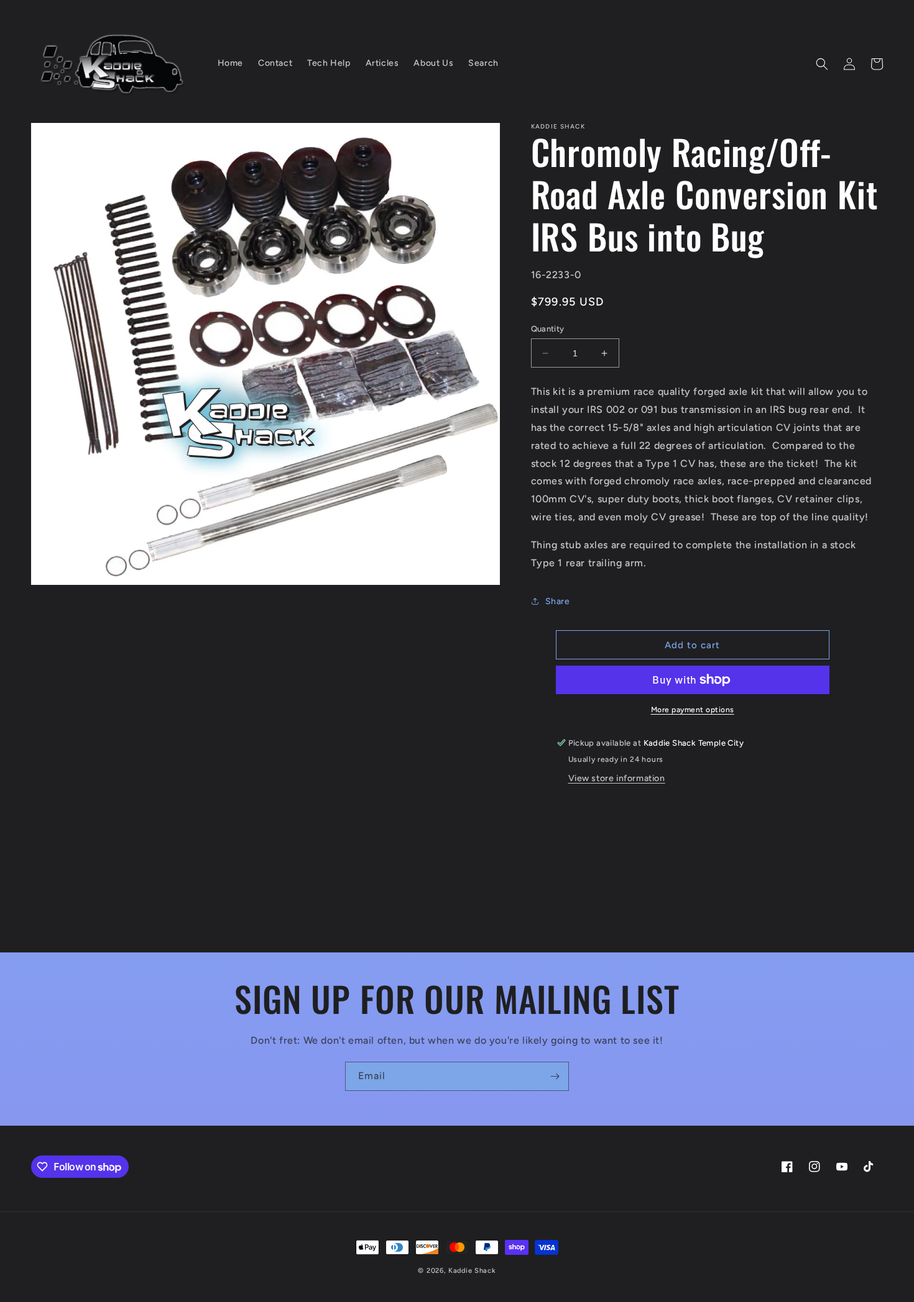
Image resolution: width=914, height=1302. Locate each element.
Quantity (548, 328)
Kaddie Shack (472, 1271)
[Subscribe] (554, 1076)
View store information (616, 778)
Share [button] (557, 601)
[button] (822, 64)
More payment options (692, 709)
